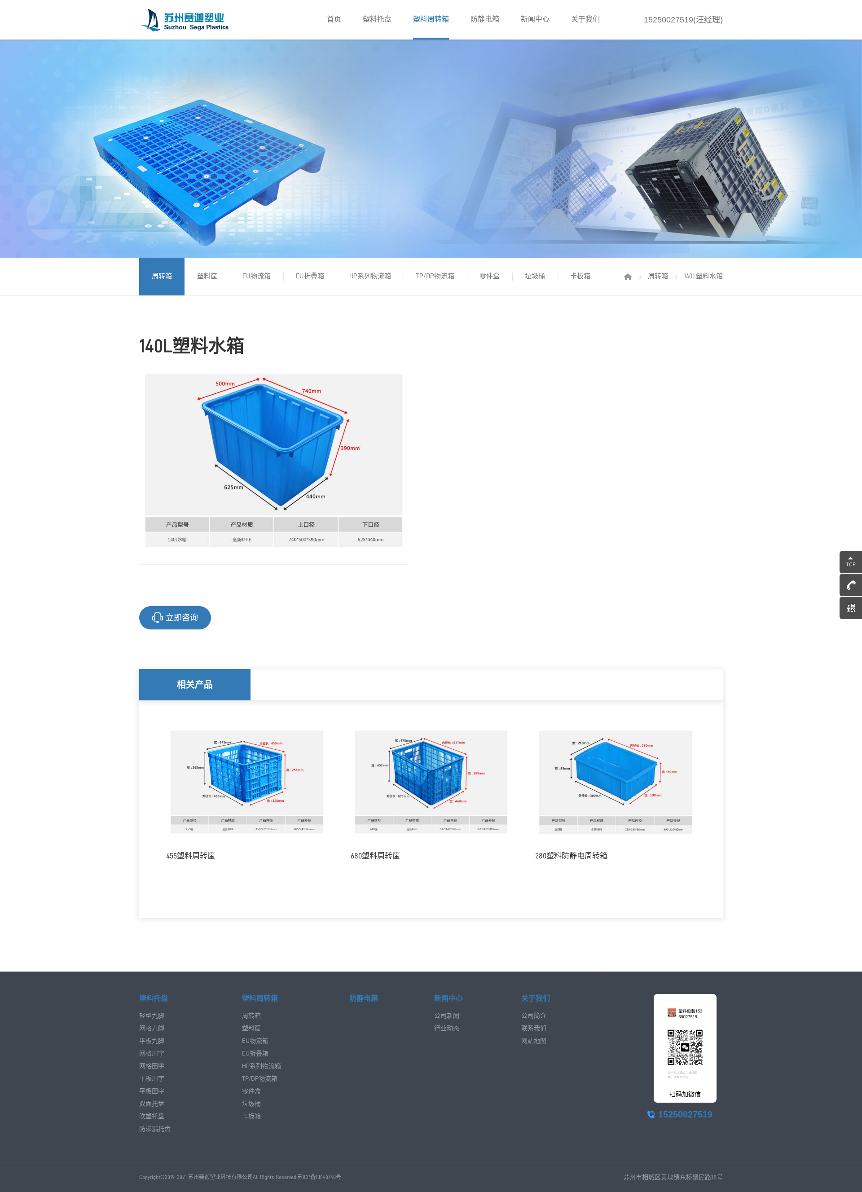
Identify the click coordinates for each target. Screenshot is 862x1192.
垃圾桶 (535, 276)
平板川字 (151, 1078)
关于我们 (585, 19)
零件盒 (489, 276)
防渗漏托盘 (155, 1129)
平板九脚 (151, 1041)
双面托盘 (151, 1103)
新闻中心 (535, 19)
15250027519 (685, 1114)
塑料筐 (207, 276)
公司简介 (533, 1015)
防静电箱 (485, 19)
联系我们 (533, 1028)
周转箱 (162, 276)
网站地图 (533, 1041)
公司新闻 (446, 1015)
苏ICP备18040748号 (319, 1177)
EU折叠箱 (310, 276)
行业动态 (446, 1028)
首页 (334, 19)
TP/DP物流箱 (435, 276)
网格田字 (151, 1066)
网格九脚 (151, 1028)
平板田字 (151, 1091)
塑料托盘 (377, 19)
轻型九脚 (151, 1015)
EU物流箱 (256, 276)
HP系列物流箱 (370, 276)
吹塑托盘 (151, 1116)
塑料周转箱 (431, 19)
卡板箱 (580, 276)
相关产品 (195, 684)
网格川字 (151, 1053)
